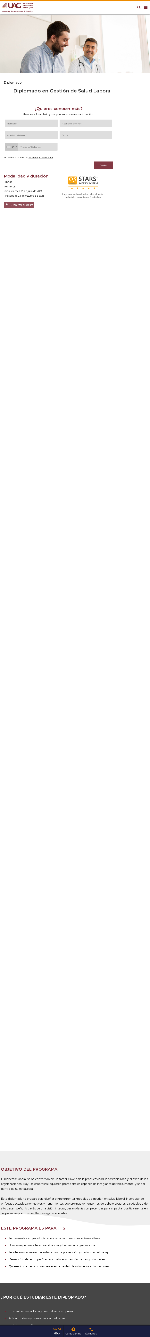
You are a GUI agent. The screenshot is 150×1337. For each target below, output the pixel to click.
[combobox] (11, 147)
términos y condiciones (41, 157)
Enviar (103, 165)
